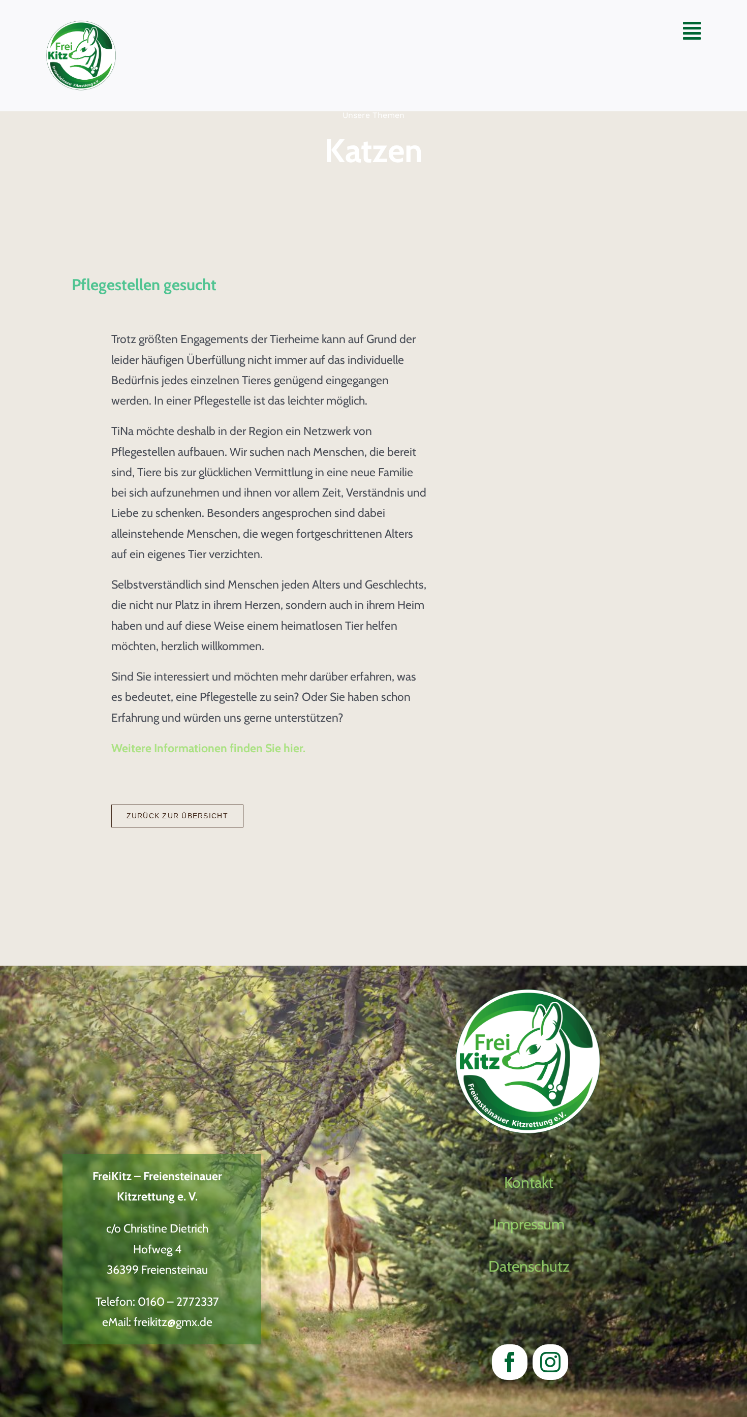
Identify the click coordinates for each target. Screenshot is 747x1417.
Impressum (529, 1224)
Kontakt (528, 1182)
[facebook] (509, 1362)
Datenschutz (529, 1266)
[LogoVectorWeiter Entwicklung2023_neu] (81, 26)
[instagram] (550, 1362)
